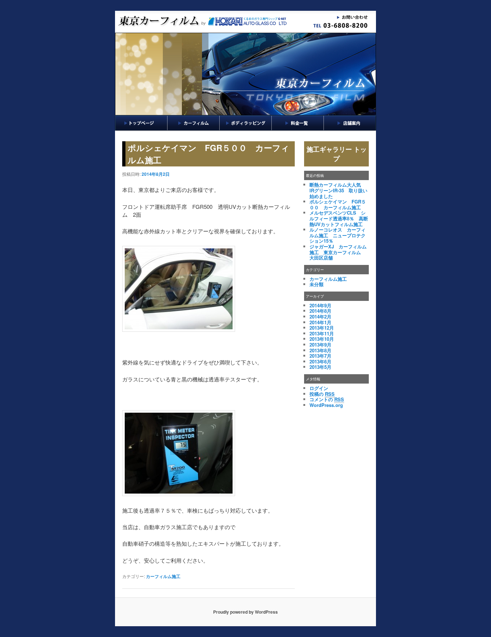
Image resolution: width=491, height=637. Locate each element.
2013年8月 (320, 350)
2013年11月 (321, 333)
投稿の (322, 393)
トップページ (141, 122)
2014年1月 (320, 322)
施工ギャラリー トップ (337, 154)
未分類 (316, 284)
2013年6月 (320, 361)
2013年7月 (320, 355)
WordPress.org (326, 405)
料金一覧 (298, 122)
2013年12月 (321, 327)
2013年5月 (320, 366)
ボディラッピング (246, 122)
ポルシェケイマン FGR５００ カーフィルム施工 (337, 204)
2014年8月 (320, 310)
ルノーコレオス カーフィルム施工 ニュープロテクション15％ (337, 235)
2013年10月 (321, 338)
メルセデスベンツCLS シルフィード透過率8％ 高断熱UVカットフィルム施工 (338, 218)
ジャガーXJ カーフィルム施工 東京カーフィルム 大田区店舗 (338, 252)
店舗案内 (350, 122)
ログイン (318, 388)
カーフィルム (194, 122)
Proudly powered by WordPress (245, 612)
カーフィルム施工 (163, 576)
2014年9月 (320, 305)
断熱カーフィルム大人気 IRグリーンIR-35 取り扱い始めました (338, 190)
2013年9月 (320, 344)
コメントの (326, 399)
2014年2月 (320, 316)
